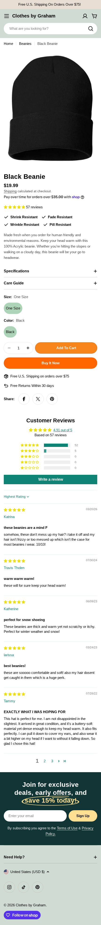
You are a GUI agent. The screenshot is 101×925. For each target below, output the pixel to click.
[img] (14, 510)
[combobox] (50, 28)
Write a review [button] (50, 479)
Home (8, 44)
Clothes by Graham (33, 15)
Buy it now (51, 363)
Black (10, 332)
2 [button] (45, 761)
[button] (15, 207)
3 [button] (52, 761)
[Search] (90, 28)
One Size (13, 308)
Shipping (10, 191)
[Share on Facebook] (24, 399)
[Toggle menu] (6, 16)
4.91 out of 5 (62, 430)
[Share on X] (38, 399)
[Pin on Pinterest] (52, 399)
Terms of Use (67, 828)
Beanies (25, 44)
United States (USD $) (27, 872)
